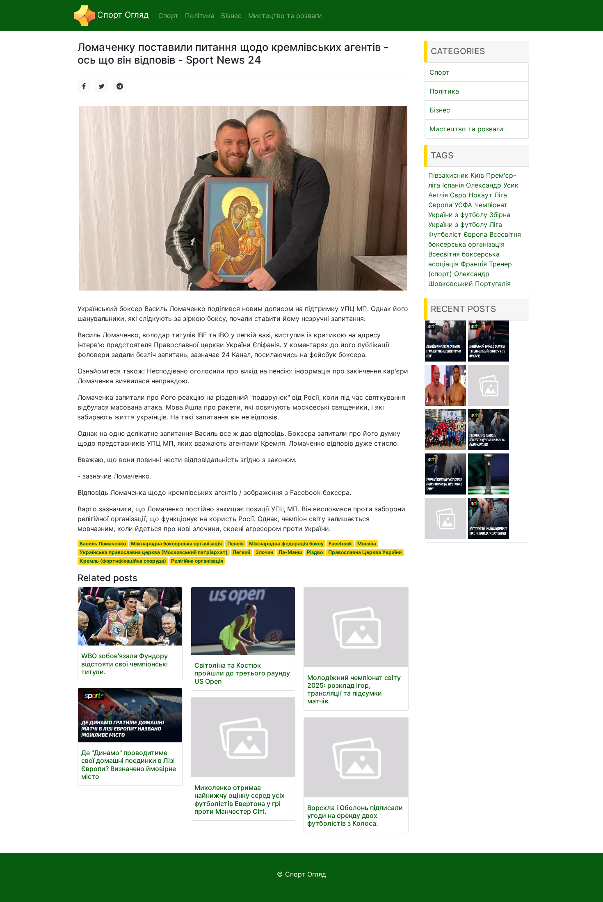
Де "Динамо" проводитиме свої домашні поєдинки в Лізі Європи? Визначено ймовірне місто (128, 765)
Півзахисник (448, 175)
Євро (458, 195)
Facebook (340, 543)
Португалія (493, 283)
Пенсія (235, 543)
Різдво (315, 552)
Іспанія (453, 185)
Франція (474, 264)
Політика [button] (200, 15)
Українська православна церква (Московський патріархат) (154, 552)
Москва (366, 543)
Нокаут (480, 195)
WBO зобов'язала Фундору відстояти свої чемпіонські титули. (124, 663)
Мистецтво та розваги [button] (285, 15)
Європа (475, 234)
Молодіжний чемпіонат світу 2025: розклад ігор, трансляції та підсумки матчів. (354, 689)
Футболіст (444, 234)
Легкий (241, 552)
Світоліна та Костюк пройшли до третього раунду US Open (242, 673)
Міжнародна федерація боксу (286, 543)
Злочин (264, 552)
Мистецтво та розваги (466, 129)
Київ (477, 175)
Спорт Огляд (121, 15)
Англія (438, 195)
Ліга (495, 224)
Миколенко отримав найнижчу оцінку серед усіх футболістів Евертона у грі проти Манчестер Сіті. (239, 799)
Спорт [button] (168, 15)
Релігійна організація (197, 561)
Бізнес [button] (231, 15)
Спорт (439, 72)
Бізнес (439, 110)
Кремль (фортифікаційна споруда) (123, 561)
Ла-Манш (290, 552)
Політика (444, 91)
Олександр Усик (492, 185)
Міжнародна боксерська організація (176, 543)
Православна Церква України (365, 552)
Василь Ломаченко (103, 543)
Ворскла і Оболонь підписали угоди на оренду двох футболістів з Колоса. (355, 815)
